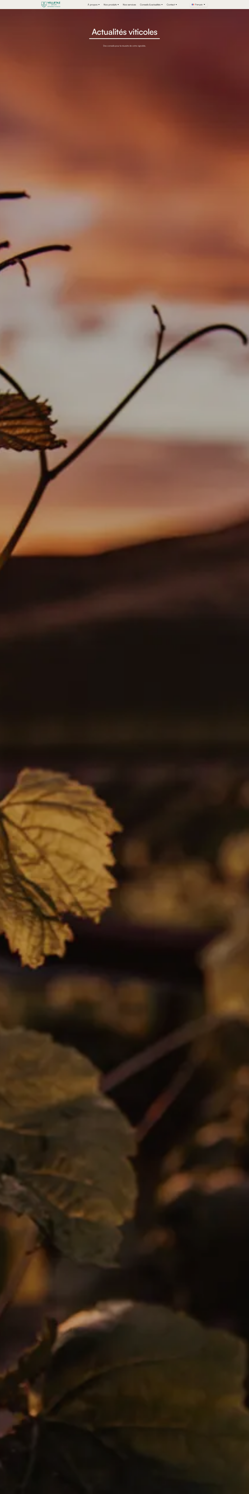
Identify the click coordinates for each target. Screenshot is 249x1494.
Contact (171, 4)
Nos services (129, 4)
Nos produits (110, 4)
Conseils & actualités (150, 4)
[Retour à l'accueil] (51, 4)
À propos (93, 4)
